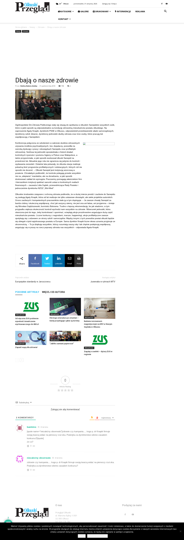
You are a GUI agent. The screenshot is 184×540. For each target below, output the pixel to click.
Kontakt (63, 19)
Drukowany (102, 11)
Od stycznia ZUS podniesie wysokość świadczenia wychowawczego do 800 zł (27, 321)
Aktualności (20, 315)
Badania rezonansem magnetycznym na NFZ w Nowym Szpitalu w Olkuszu (98, 324)
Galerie (84, 11)
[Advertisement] (92, 55)
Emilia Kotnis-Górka (28, 86)
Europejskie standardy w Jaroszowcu (32, 281)
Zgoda (82, 536)
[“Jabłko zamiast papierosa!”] (65, 336)
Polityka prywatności (97, 536)
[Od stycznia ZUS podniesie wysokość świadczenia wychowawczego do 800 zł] (31, 307)
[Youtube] (166, 4)
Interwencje (123, 11)
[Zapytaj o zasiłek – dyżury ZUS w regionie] (99, 340)
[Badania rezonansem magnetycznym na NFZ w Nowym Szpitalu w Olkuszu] (99, 308)
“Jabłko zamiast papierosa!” (62, 343)
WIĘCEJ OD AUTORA (53, 292)
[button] (165, 11)
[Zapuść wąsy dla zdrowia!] (31, 338)
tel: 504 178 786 (62, 521)
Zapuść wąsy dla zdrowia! (26, 347)
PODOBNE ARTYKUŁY (27, 292)
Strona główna (21, 27)
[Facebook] (162, 4)
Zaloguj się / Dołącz (109, 4)
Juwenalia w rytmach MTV (102, 281)
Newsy (32, 27)
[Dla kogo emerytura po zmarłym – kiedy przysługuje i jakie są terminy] (65, 307)
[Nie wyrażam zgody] (180, 531)
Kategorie (65, 11)
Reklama (140, 11)
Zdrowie (41, 27)
